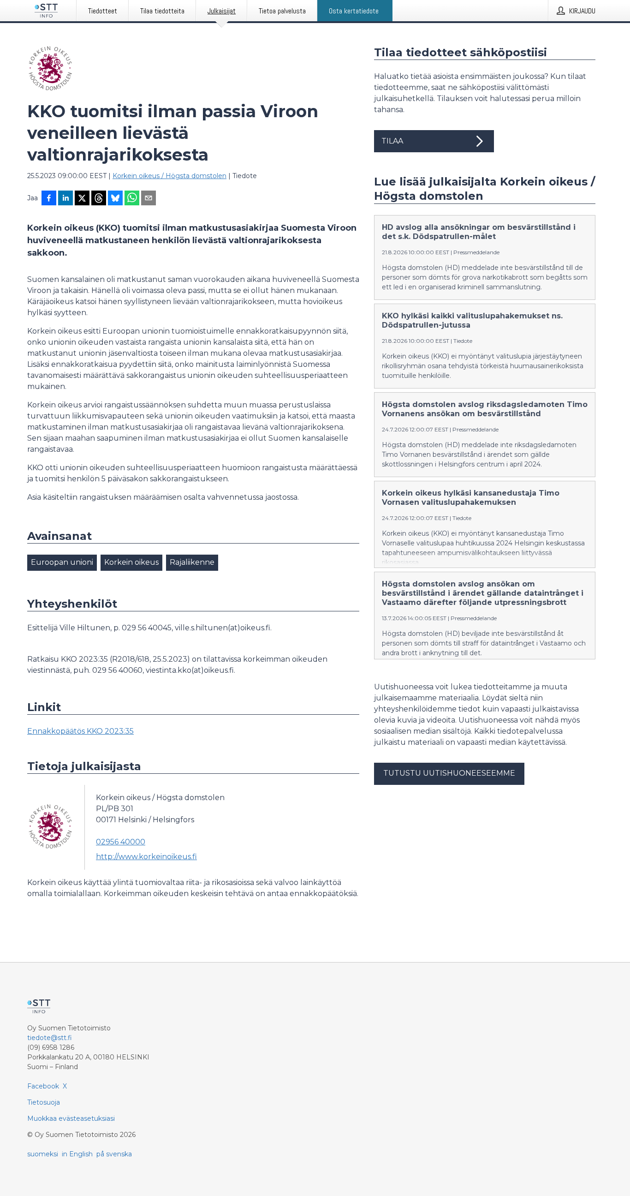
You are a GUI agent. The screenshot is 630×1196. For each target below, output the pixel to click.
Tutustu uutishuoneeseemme (449, 773)
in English (77, 1154)
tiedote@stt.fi (49, 1038)
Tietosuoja (43, 1102)
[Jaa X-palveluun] (82, 199)
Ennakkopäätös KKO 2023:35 (80, 731)
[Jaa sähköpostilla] (148, 199)
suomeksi (42, 1154)
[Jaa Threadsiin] (98, 199)
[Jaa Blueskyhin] (115, 199)
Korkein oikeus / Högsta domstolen (169, 176)
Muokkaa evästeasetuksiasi (71, 1118)
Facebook (43, 1086)
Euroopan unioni (62, 562)
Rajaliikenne (192, 562)
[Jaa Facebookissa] (49, 199)
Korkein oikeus (131, 562)
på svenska (114, 1154)
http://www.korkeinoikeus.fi (146, 856)
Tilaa (392, 141)
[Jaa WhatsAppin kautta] (132, 199)
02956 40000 (120, 841)
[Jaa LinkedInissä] (65, 199)
